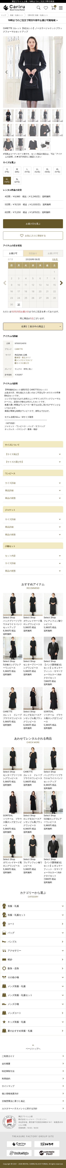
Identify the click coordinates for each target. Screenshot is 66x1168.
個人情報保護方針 (10, 1093)
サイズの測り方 (23, 363)
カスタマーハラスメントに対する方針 (19, 1108)
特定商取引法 (8, 1071)
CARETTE (19, 349)
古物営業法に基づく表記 (13, 1101)
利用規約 (6, 1078)
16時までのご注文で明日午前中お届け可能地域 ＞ (33, 20)
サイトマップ (8, 1086)
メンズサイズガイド (25, 360)
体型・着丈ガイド (24, 357)
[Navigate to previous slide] (6, 72)
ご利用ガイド (8, 1056)
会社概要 (6, 1063)
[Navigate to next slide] (59, 72)
